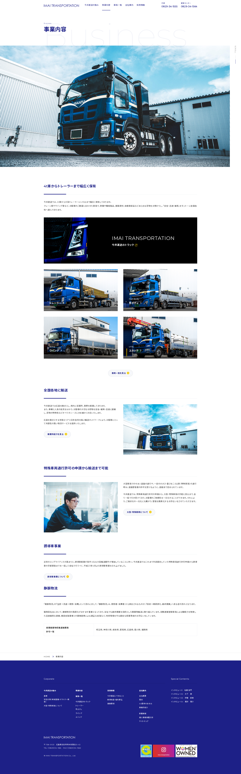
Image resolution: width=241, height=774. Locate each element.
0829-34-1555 (170, 6)
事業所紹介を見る (55, 434)
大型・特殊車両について (137, 512)
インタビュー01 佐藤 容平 (181, 690)
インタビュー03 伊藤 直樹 (182, 698)
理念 (141, 700)
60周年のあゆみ (145, 704)
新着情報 (142, 713)
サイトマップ (143, 721)
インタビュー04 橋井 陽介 (182, 702)
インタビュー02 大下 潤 (181, 694)
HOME (47, 656)
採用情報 (141, 5)
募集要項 (111, 704)
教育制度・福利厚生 (114, 700)
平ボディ (79, 709)
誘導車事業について (56, 576)
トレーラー (80, 706)
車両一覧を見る (119, 373)
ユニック (79, 717)
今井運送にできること (115, 696)
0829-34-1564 (189, 6)
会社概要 (142, 696)
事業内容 (106, 5)
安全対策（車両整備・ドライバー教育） (56, 700)
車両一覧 (118, 5)
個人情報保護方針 (146, 717)
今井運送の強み (92, 5)
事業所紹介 (143, 707)
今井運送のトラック (83, 702)
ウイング (79, 713)
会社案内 (129, 5)
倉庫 (45, 696)
